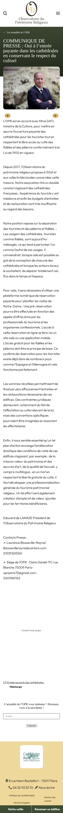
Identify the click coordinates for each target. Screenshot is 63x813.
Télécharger (15, 686)
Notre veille (15, 809)
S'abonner (31, 726)
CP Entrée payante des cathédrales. (23, 682)
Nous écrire (47, 787)
